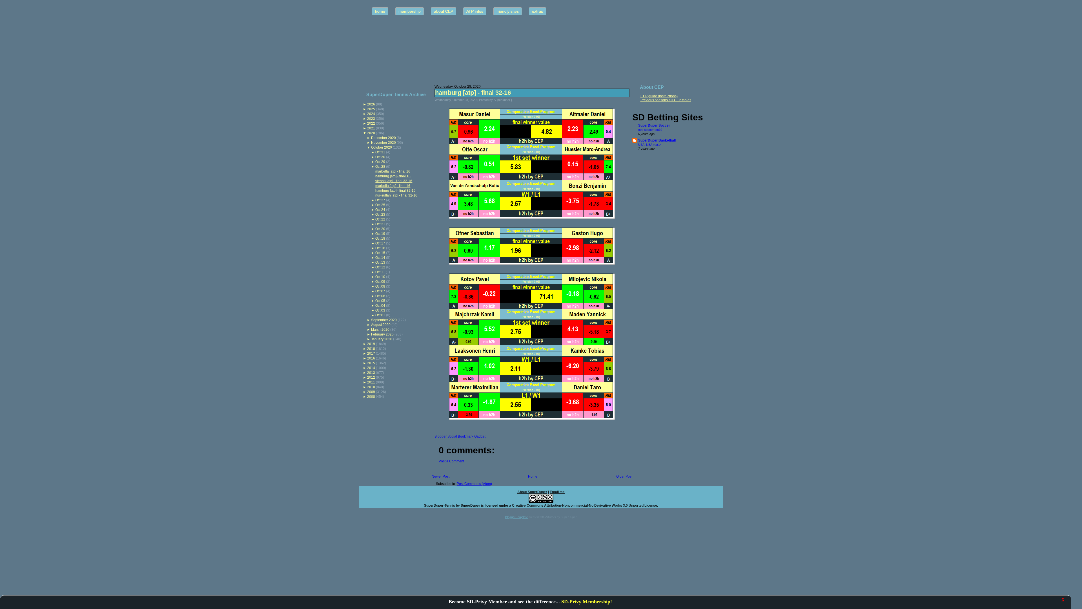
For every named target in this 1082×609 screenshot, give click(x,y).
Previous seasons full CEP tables (665, 100)
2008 (371, 397)
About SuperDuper (532, 492)
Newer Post (440, 476)
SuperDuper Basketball (657, 140)
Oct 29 (380, 162)
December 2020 (383, 138)
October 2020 (381, 147)
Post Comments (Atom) (474, 484)
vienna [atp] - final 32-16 (393, 181)
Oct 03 (380, 310)
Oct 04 (380, 306)
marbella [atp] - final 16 (392, 171)
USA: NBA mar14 (650, 144)
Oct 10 (380, 277)
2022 (371, 123)
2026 (371, 104)
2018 (371, 349)
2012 (371, 377)
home (380, 11)
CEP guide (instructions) (659, 96)
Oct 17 (380, 243)
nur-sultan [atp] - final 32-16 (396, 195)
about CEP (443, 11)
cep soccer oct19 (650, 129)
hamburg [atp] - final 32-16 (395, 191)
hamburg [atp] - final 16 (393, 176)
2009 (371, 392)
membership (409, 11)
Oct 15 (380, 253)
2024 (371, 114)
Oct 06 (380, 296)
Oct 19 (380, 234)
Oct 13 (380, 262)
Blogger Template (516, 516)
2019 (371, 344)
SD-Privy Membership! (586, 601)
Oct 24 (380, 210)
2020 (371, 133)
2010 (371, 387)
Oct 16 (380, 248)
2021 (371, 128)
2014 (371, 368)
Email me (557, 492)
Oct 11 (380, 272)
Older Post (624, 476)
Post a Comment (451, 461)
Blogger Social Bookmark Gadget (459, 436)
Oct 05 (380, 301)
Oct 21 (380, 224)
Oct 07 (380, 291)
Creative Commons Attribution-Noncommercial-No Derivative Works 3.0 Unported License (584, 506)
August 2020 (381, 325)
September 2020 (384, 320)
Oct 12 (380, 267)
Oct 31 (380, 152)
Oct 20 (380, 229)
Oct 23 (380, 215)
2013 (371, 373)
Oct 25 (380, 205)
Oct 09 (380, 282)
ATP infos (474, 11)
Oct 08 (380, 286)
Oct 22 (380, 219)
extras (537, 11)
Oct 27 (380, 200)
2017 (371, 354)
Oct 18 (380, 238)
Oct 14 (380, 258)
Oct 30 (380, 157)
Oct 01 (380, 315)
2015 (371, 363)
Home (532, 476)
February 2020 (382, 334)
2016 (371, 358)
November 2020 (383, 143)
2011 (371, 382)
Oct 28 (380, 167)
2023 (371, 119)
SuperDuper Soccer (654, 125)
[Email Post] (515, 100)
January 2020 (381, 339)
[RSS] (364, 503)
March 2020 (380, 330)
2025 (371, 109)
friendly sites (507, 11)
